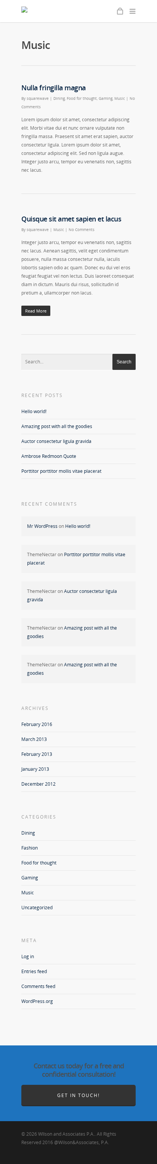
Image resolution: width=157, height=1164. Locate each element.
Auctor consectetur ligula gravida (56, 441)
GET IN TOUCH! (78, 1095)
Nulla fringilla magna (53, 87)
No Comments (82, 229)
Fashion (29, 848)
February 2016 (36, 724)
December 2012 (38, 784)
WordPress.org (37, 1001)
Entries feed (34, 971)
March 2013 (34, 739)
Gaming (105, 98)
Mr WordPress (42, 526)
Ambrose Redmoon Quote (48, 456)
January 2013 (35, 769)
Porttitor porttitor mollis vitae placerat (61, 471)
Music (119, 98)
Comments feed (38, 986)
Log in (27, 956)
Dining (59, 98)
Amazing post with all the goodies (56, 426)
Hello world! (33, 411)
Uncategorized (37, 907)
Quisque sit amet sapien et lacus (71, 218)
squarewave (38, 98)
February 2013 (36, 754)
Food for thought (82, 98)
